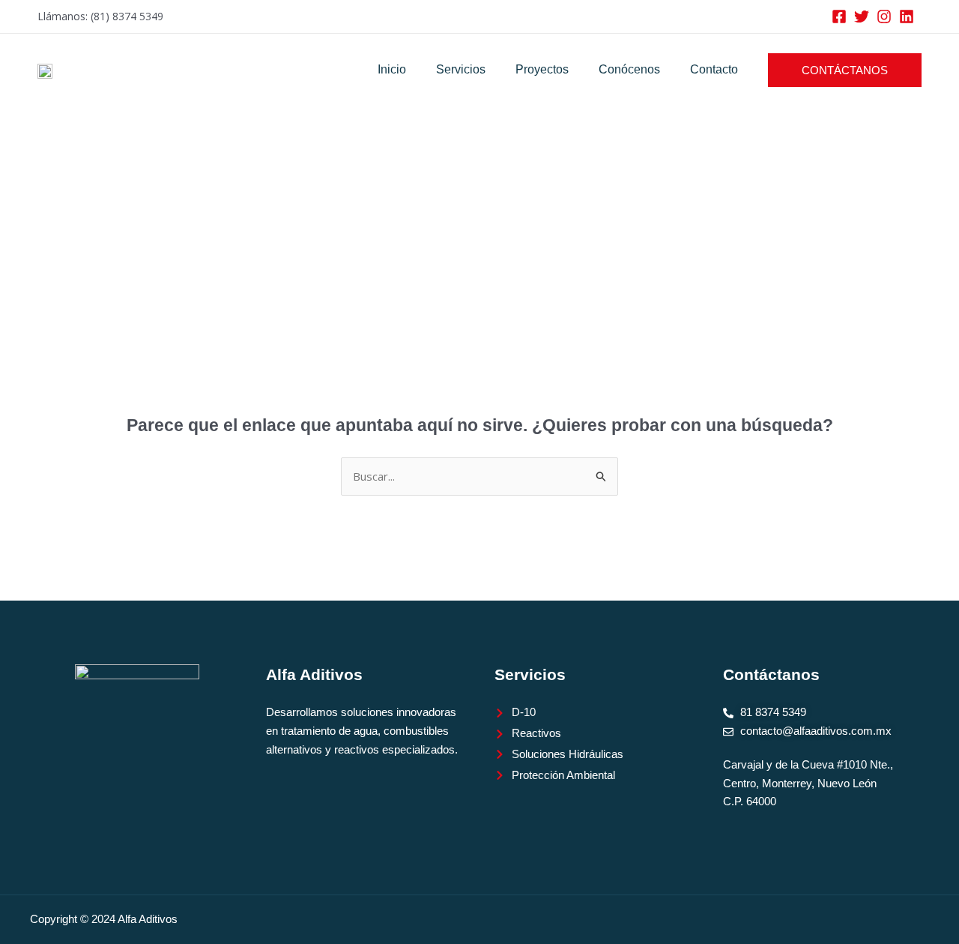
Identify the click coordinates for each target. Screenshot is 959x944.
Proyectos (542, 69)
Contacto (714, 69)
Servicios (460, 69)
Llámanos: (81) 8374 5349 (100, 16)
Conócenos (629, 69)
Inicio (392, 69)
